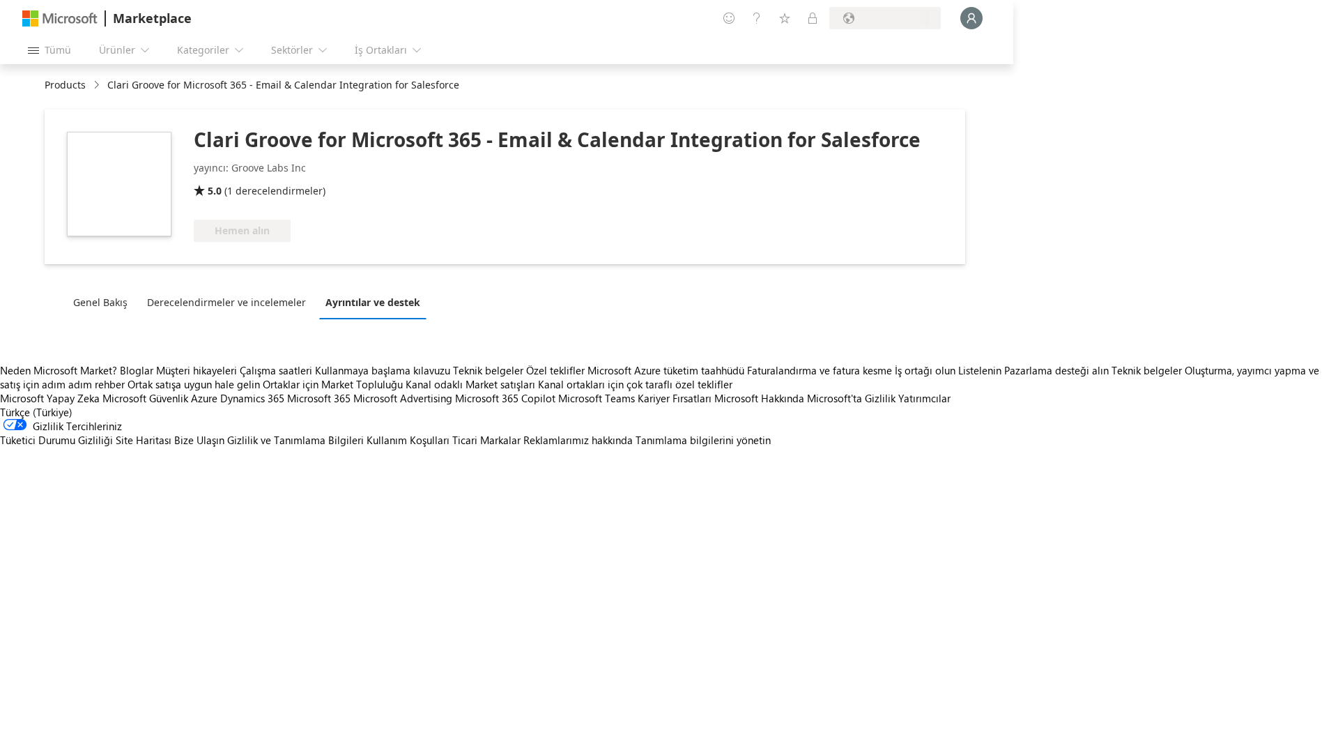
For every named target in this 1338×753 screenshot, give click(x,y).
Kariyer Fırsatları (675, 398)
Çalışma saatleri (276, 370)
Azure (204, 398)
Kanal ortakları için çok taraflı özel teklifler (635, 384)
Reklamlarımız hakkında (578, 440)
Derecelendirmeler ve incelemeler (226, 302)
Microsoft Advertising (402, 398)
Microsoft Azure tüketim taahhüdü (667, 370)
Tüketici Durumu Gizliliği (56, 440)
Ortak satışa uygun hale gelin (194, 384)
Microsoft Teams (596, 398)
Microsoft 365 (319, 398)
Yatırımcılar (924, 398)
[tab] (104, 302)
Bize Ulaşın (199, 440)
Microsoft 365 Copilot (505, 398)
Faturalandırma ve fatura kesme (819, 370)
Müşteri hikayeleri (196, 370)
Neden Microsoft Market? (58, 370)
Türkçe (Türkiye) (36, 412)
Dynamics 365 (252, 398)
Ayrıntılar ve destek (372, 302)
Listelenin (979, 370)
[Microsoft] (60, 18)
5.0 (215, 190)
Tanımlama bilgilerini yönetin (703, 440)
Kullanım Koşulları (408, 440)
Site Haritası (143, 440)
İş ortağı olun (925, 370)
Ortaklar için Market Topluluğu (333, 384)
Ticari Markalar (486, 440)
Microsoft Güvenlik (145, 398)
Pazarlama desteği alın (1056, 370)
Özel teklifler (555, 370)
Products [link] (65, 84)
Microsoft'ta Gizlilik (851, 398)
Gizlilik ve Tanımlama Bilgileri (295, 440)
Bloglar (136, 370)
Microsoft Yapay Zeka (50, 398)
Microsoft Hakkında (759, 398)
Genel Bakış (100, 302)
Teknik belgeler (488, 370)
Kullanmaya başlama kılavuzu (382, 370)
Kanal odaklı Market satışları (470, 384)
